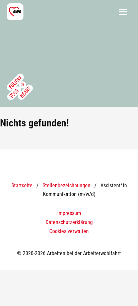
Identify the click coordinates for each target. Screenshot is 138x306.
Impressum (69, 213)
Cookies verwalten (69, 231)
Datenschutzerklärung (69, 222)
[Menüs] (123, 11)
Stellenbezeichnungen (66, 185)
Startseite (21, 185)
